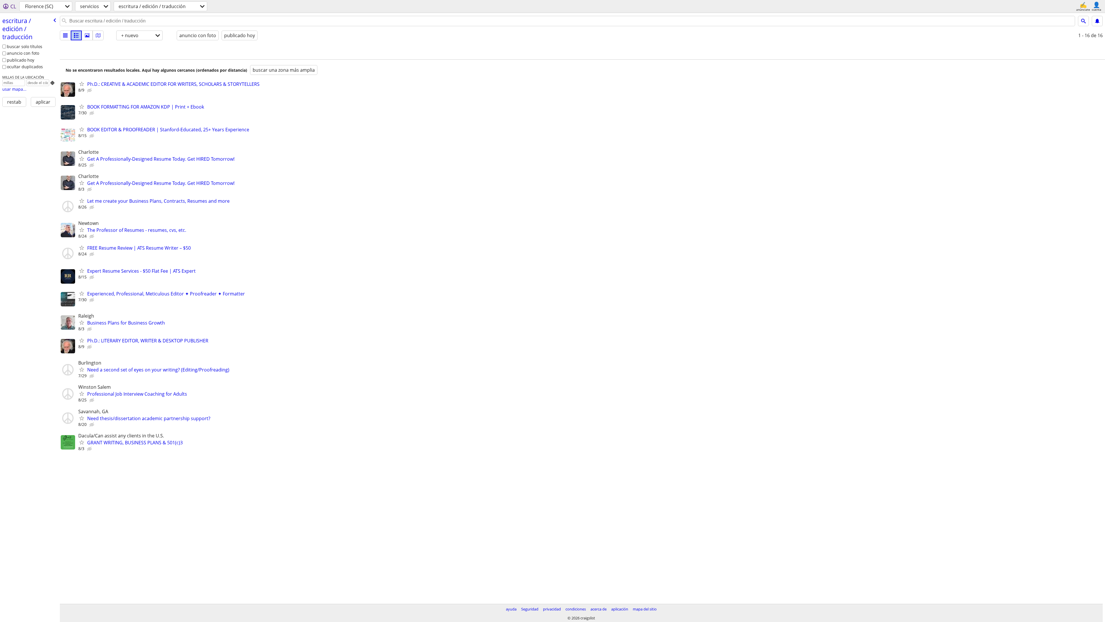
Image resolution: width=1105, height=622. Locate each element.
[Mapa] (98, 35)
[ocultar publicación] (90, 90)
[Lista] (65, 35)
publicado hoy (20, 60)
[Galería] (87, 35)
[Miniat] (76, 35)
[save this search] (1097, 21)
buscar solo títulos (24, 46)
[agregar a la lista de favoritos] (81, 83)
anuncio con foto (23, 53)
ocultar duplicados (25, 66)
